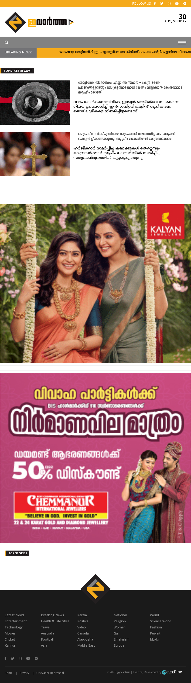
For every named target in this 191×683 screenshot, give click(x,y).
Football (47, 639)
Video (81, 627)
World (154, 615)
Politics (82, 621)
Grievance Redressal (50, 673)
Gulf (117, 633)
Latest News (14, 615)
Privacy (24, 673)
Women (120, 627)
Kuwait (155, 633)
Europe (119, 645)
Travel (45, 627)
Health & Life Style (55, 621)
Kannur (10, 645)
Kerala (82, 615)
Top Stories (17, 553)
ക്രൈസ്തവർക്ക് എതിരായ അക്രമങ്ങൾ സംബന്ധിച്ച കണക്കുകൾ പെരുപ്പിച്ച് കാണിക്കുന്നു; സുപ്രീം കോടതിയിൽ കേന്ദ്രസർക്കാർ (126, 137)
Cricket (10, 639)
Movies (10, 633)
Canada (83, 633)
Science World (160, 621)
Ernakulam (122, 639)
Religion (120, 621)
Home (9, 673)
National (120, 615)
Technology (14, 627)
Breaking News (52, 615)
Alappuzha (85, 639)
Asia (44, 645)
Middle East (86, 645)
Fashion (156, 627)
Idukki (154, 639)
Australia (47, 633)
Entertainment (16, 621)
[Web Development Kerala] (172, 672)
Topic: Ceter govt (18, 71)
